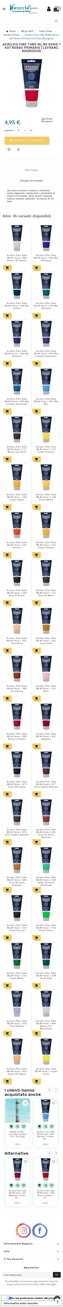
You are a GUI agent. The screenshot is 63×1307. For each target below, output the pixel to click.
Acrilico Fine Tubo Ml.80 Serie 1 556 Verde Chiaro (46, 928)
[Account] (49, 10)
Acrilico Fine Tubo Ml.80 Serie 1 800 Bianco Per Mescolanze (46, 1025)
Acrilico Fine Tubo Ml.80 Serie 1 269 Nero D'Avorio (17, 593)
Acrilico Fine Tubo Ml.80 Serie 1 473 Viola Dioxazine (17, 784)
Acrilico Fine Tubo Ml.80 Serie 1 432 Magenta (46, 736)
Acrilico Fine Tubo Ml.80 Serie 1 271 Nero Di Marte (46, 593)
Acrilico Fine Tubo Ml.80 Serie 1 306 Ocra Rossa (17, 688)
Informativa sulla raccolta (21, 1303)
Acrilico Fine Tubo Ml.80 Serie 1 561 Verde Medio (17, 975)
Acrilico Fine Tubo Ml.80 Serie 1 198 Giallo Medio (46, 497)
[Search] (56, 21)
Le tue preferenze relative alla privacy (34, 1298)
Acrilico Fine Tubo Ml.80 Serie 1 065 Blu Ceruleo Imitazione (17, 401)
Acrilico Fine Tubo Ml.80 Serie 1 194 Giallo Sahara (17, 497)
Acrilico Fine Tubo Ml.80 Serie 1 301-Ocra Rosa (17, 640)
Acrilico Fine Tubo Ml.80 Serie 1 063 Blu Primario (17, 353)
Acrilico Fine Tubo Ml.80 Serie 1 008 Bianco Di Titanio (17, 258)
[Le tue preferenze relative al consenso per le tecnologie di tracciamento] (58, 1302)
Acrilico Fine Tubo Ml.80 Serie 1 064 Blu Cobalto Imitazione (46, 353)
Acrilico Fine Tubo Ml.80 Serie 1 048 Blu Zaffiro (17, 305)
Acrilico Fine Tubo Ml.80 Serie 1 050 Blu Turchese (46, 305)
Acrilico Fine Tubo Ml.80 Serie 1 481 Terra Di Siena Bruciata (46, 833)
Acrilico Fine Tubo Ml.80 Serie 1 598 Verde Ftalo (46, 975)
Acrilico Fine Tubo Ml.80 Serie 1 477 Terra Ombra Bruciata (46, 784)
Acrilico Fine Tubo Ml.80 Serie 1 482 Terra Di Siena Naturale (17, 881)
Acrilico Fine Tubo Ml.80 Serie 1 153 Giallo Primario (46, 449)
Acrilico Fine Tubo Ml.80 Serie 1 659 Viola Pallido (17, 1023)
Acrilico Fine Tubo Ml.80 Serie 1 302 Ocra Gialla (46, 640)
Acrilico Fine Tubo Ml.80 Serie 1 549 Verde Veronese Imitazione (46, 881)
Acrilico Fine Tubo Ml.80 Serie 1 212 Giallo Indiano (46, 545)
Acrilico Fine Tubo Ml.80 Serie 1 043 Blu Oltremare (46, 258)
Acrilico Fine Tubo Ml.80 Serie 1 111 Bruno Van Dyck (17, 449)
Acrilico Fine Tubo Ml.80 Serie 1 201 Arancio (17, 545)
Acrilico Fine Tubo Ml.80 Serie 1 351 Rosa (46, 688)
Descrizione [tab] (31, 170)
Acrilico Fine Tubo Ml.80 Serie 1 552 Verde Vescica (17, 928)
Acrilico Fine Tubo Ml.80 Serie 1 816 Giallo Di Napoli (17, 1071)
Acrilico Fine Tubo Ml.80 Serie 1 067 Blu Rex (46, 401)
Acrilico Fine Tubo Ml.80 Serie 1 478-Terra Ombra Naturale (17, 832)
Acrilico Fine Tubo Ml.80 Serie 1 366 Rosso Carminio (17, 736)
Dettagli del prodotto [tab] (31, 180)
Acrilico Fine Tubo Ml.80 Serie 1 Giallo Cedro (46, 1071)
